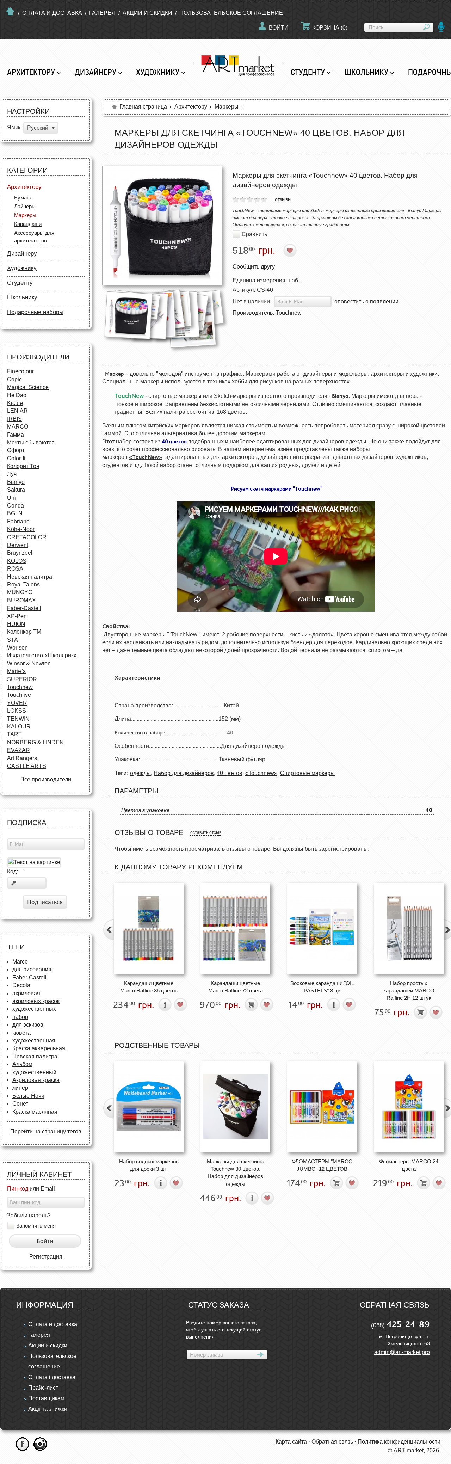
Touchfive (19, 695)
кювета (21, 1033)
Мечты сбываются (31, 442)
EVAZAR (18, 750)
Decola (21, 985)
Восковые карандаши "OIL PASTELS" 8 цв (322, 987)
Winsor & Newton (29, 663)
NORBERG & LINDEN (35, 742)
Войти (279, 28)
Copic (14, 379)
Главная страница (143, 107)
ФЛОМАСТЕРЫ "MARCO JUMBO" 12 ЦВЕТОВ (322, 1165)
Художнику (157, 72)
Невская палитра (29, 577)
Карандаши (28, 224)
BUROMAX (21, 600)
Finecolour (20, 371)
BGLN (15, 513)
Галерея (102, 13)
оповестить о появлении (366, 302)
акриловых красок (36, 1001)
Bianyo (16, 482)
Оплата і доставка (51, 1377)
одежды (140, 773)
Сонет (20, 1104)
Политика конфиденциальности (399, 1442)
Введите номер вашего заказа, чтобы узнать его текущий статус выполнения (223, 1330)
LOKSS (16, 711)
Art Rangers (22, 758)
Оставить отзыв (205, 832)
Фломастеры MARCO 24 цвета (408, 1165)
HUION (16, 624)
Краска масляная (34, 1112)
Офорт (16, 450)
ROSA (15, 569)
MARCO (17, 427)
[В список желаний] (290, 250)
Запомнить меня (36, 1226)
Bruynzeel (19, 553)
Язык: (14, 128)
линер (20, 1088)
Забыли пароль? (29, 1215)
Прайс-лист (43, 1388)
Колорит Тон (23, 466)
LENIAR (17, 411)
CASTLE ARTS (26, 766)
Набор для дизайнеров (184, 773)
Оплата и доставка (52, 13)
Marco (20, 962)
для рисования (31, 969)
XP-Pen (17, 616)
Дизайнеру (95, 72)
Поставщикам (46, 1398)
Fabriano (18, 521)
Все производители (45, 779)
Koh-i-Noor (21, 529)
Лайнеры (25, 206)
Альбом (22, 1064)
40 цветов (229, 773)
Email (48, 1189)
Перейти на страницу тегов (45, 1131)
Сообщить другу (254, 267)
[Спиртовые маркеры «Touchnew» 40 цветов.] (162, 225)
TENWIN (18, 719)
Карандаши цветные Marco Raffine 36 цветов (149, 987)
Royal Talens (23, 585)
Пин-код (17, 1189)
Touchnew (20, 687)
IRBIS (14, 419)
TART (14, 734)
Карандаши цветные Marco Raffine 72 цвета (235, 987)
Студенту (308, 72)
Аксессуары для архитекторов (34, 236)
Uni (11, 498)
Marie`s (16, 671)
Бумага (22, 198)
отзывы (283, 199)
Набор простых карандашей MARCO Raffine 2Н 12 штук (408, 990)
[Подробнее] (165, 1004)
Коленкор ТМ (24, 632)
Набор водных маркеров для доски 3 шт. (149, 1165)
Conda (15, 506)
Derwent (17, 545)
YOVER (17, 703)
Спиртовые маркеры (307, 773)
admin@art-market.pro (402, 1352)
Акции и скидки (147, 13)
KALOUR (19, 727)
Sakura (16, 490)
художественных (34, 1009)
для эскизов (27, 1025)
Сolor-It (16, 458)
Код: (16, 871)
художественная (33, 1041)
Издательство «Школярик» (42, 655)
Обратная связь (332, 1442)
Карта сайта (291, 1442)
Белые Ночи (28, 1096)
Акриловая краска (36, 1080)
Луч (12, 474)
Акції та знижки (47, 1409)
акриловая (26, 993)
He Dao (16, 395)
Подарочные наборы (35, 312)
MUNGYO (19, 592)
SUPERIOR (22, 679)
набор (20, 1017)
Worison (17, 648)
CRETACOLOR (27, 537)
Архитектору (31, 72)
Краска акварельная (38, 1048)
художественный (34, 1072)
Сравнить (254, 234)
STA (12, 640)
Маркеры (25, 215)
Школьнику (366, 72)
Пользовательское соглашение (231, 13)
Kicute (15, 403)
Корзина (329, 28)
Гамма (15, 435)
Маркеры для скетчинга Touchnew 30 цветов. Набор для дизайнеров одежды (235, 1172)
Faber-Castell (24, 608)
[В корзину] (251, 1004)
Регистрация (45, 1257)
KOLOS (16, 561)
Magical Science (28, 387)
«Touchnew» (261, 773)
